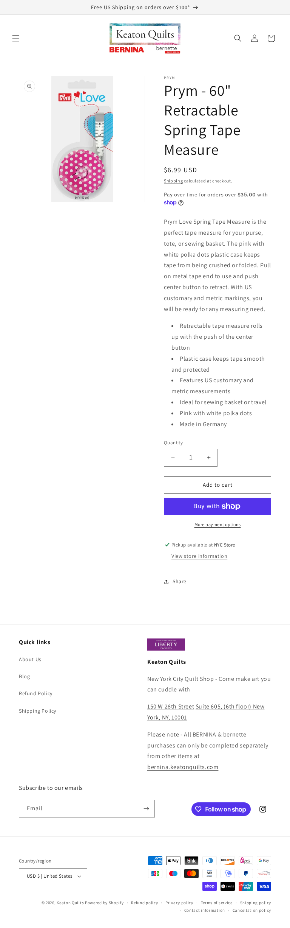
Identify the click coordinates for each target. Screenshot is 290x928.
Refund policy (144, 902)
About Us (30, 659)
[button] (16, 38)
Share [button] (180, 581)
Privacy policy (179, 902)
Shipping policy (255, 902)
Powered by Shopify (104, 902)
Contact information (204, 910)
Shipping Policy (37, 710)
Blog (24, 676)
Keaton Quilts (70, 902)
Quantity (173, 442)
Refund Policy (35, 693)
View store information (199, 556)
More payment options (217, 524)
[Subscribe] (146, 808)
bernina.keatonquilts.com (182, 767)
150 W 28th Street (170, 706)
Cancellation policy (252, 910)
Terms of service (217, 902)
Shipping (173, 181)
